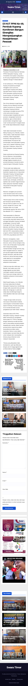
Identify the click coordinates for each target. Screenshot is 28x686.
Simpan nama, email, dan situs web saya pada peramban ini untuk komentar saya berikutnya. (14, 502)
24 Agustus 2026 (9, 641)
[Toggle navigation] (13, 12)
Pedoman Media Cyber (14, 682)
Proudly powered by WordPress (9, 674)
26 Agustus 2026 (9, 608)
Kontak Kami (8, 679)
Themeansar (14, 675)
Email (4, 481)
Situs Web (5, 489)
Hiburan (6, 634)
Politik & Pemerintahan (9, 602)
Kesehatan (5, 20)
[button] (23, 12)
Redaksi (13, 679)
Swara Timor (14, 7)
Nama (5, 472)
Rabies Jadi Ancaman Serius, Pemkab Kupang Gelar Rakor (13, 406)
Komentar (6, 443)
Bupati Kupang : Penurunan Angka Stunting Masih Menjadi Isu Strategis (9, 362)
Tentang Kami (20, 679)
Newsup (23, 674)
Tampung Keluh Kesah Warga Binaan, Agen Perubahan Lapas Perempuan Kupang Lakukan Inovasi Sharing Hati (18, 365)
